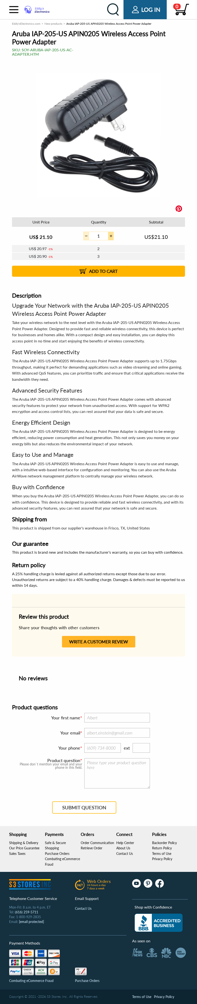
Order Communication (97, 843)
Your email (70, 732)
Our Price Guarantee (24, 848)
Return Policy (162, 848)
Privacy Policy (162, 859)
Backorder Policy (164, 843)
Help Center (125, 843)
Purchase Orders (57, 853)
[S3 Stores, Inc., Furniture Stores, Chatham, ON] (159, 923)
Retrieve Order (91, 848)
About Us (123, 848)
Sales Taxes (17, 853)
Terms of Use (161, 853)
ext (127, 748)
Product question (63, 760)
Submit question (84, 807)
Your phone (69, 748)
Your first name (65, 717)
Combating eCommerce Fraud (31, 981)
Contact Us (124, 853)
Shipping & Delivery (23, 843)
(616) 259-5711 (26, 912)
